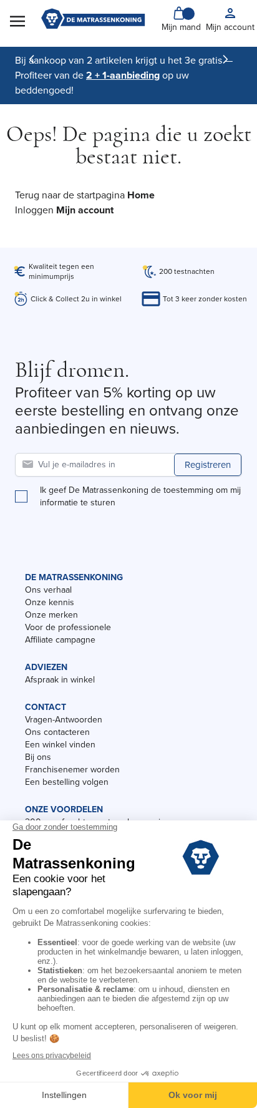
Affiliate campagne (60, 639)
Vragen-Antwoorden (63, 719)
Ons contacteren (57, 732)
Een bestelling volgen (67, 782)
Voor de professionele (68, 627)
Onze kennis (49, 602)
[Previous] (32, 59)
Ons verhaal (48, 589)
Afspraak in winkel (60, 679)
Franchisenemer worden (72, 769)
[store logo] (92, 19)
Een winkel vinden (60, 744)
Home (141, 195)
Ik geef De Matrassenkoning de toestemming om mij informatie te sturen (140, 496)
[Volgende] (225, 59)
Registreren (208, 465)
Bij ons (38, 757)
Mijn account (85, 210)
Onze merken (51, 614)
